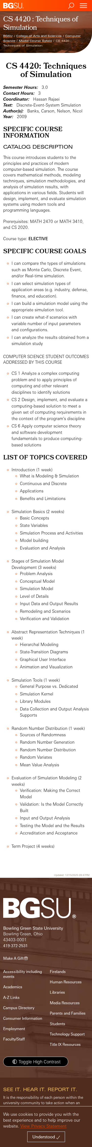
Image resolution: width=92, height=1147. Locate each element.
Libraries (57, 992)
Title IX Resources (65, 1044)
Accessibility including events (22, 974)
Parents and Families (68, 1013)
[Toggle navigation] (83, 5)
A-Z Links (11, 997)
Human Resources (66, 982)
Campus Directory (18, 1008)
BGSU (8, 36)
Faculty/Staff (14, 1039)
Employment (14, 1028)
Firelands (58, 971)
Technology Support (67, 1034)
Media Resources (65, 1003)
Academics (12, 987)
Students (57, 1023)
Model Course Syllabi (35, 41)
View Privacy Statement (43, 1126)
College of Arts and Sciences (39, 36)
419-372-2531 (15, 945)
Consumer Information (22, 1018)
